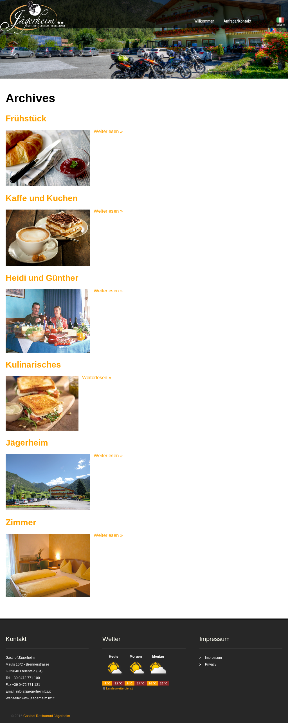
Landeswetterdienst (119, 688)
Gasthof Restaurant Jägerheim (46, 716)
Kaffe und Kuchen (42, 198)
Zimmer (21, 522)
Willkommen (204, 21)
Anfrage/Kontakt (237, 21)
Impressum (213, 658)
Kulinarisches (33, 364)
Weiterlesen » (108, 131)
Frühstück (26, 118)
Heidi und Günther (42, 277)
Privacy (210, 664)
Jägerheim (27, 442)
